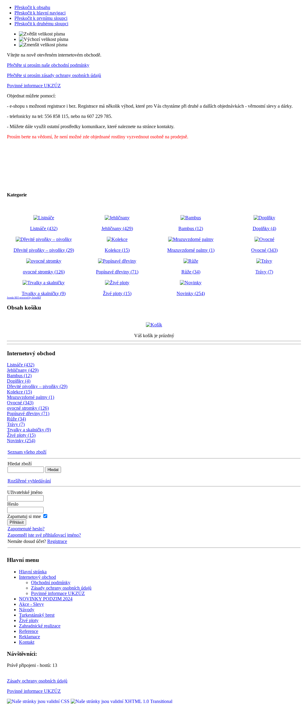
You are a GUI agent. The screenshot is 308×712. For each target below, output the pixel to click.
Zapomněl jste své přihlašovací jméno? (44, 535)
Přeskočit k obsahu (32, 7)
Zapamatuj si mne (24, 516)
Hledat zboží (20, 463)
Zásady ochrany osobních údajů (37, 680)
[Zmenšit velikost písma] (43, 45)
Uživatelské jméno (24, 492)
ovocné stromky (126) (28, 408)
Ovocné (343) (20, 402)
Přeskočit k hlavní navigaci (40, 12)
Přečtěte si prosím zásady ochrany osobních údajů (54, 75)
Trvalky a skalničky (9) (29, 429)
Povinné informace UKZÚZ (34, 85)
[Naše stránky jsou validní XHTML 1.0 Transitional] (121, 701)
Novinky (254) (21, 440)
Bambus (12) (19, 375)
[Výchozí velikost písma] (43, 39)
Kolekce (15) (19, 391)
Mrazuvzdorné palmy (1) (30, 397)
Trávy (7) (16, 424)
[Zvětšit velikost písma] (42, 34)
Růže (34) (16, 418)
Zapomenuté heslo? (26, 528)
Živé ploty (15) (21, 435)
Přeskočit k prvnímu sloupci (40, 18)
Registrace (57, 541)
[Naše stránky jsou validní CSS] (39, 701)
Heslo (12, 504)
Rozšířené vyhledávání (29, 480)
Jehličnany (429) (22, 370)
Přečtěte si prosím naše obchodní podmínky (48, 65)
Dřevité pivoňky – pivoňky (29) (37, 386)
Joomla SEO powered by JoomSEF (24, 297)
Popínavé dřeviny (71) (28, 413)
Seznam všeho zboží (27, 452)
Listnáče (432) (20, 364)
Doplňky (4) (18, 381)
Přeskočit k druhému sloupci (41, 23)
